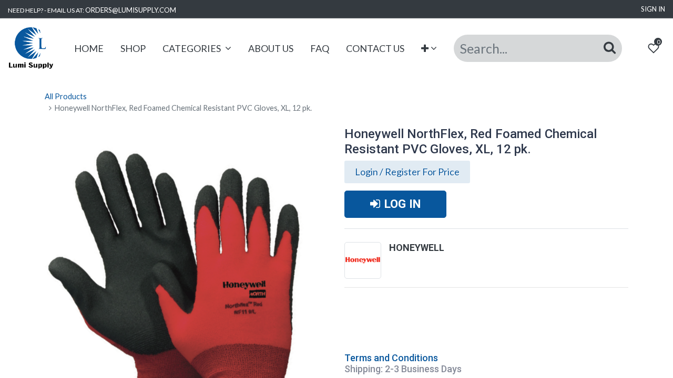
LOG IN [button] (402, 204)
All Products (66, 96)
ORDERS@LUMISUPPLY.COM (130, 10)
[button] (429, 49)
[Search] (609, 48)
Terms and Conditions (391, 357)
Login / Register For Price (407, 171)
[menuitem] (89, 49)
